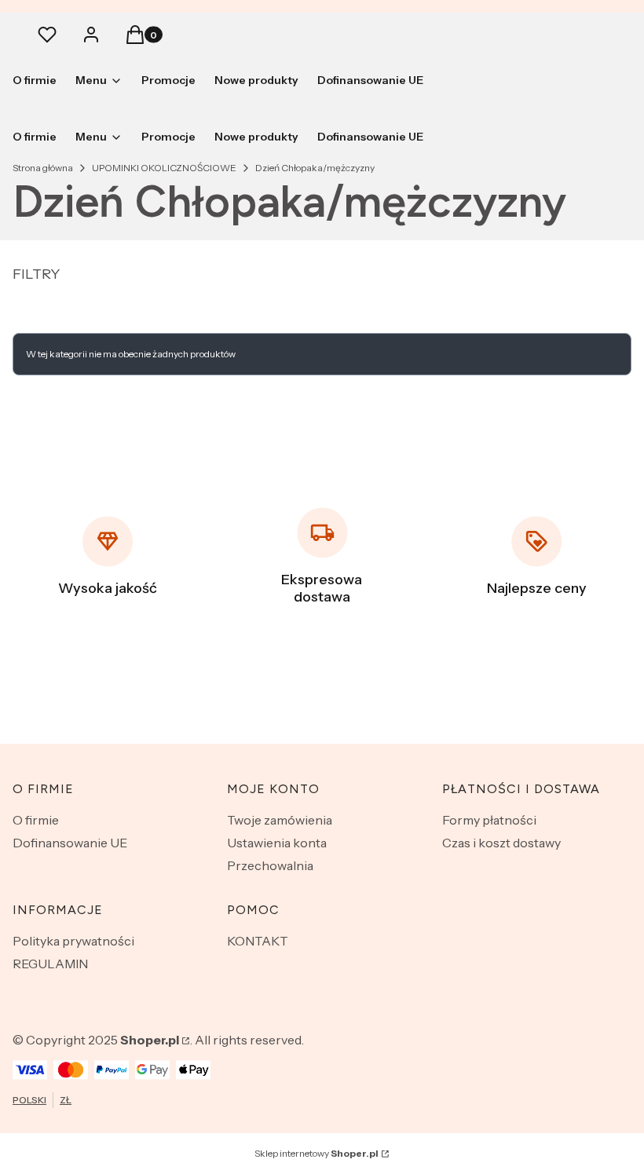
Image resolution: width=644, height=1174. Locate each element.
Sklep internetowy (316, 1153)
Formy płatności (489, 820)
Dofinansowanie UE (70, 842)
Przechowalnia (270, 865)
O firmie (36, 820)
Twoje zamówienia (279, 820)
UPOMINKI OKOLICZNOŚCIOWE (164, 168)
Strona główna (43, 168)
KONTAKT (257, 941)
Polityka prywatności (73, 941)
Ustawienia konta (277, 842)
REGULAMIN (50, 963)
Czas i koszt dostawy (501, 842)
